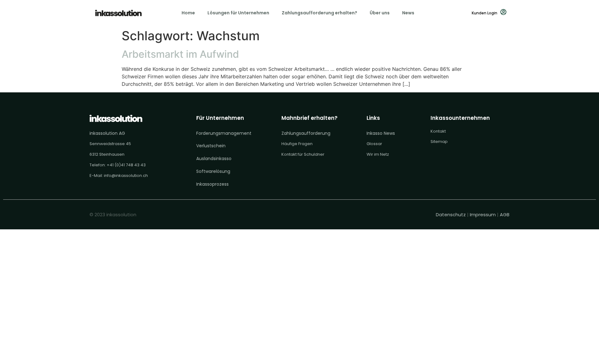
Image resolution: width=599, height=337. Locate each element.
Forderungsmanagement (223, 133)
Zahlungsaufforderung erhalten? (319, 13)
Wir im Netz (378, 154)
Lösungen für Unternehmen (238, 13)
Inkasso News (381, 133)
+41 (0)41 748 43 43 (126, 165)
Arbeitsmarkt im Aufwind (180, 54)
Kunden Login (484, 13)
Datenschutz (451, 214)
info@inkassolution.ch (126, 175)
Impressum (483, 214)
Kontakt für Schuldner (302, 154)
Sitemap (439, 141)
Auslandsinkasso (213, 158)
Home (188, 13)
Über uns (380, 13)
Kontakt (438, 131)
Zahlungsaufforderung (305, 133)
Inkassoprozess (212, 184)
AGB (504, 214)
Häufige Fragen (297, 144)
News (408, 13)
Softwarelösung (213, 171)
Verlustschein (211, 146)
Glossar (374, 144)
